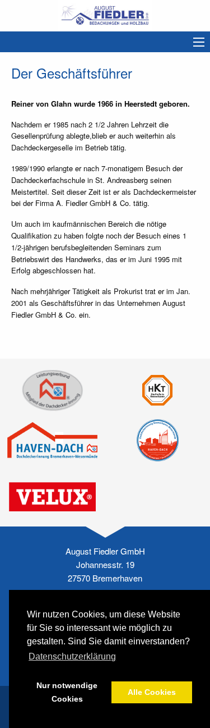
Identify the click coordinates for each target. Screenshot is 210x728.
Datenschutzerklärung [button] (72, 656)
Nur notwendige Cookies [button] (66, 692)
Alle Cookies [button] (152, 692)
